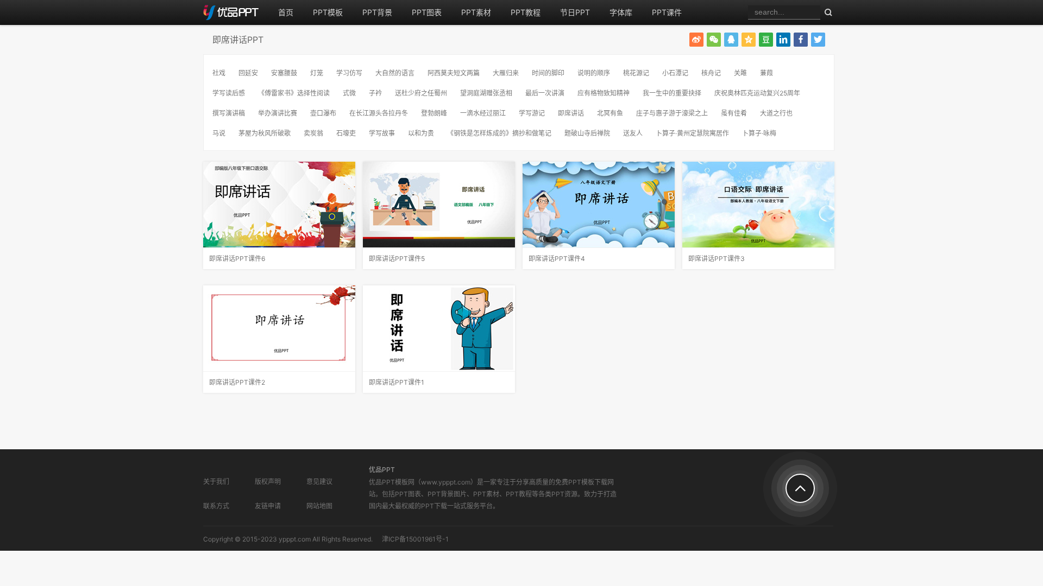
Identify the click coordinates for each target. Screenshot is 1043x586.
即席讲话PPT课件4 (557, 258)
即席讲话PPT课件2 (237, 382)
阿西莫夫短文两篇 (454, 73)
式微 (349, 93)
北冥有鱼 (610, 113)
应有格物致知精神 (603, 93)
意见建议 (319, 481)
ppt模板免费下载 (235, 12)
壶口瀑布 (323, 113)
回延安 (248, 73)
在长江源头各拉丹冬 (378, 113)
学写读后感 (228, 93)
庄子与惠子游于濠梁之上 (672, 113)
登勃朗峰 (434, 113)
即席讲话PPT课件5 (397, 258)
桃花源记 (636, 73)
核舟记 (711, 73)
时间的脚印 (548, 73)
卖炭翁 (313, 133)
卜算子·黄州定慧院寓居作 (692, 133)
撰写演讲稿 (228, 113)
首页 (285, 12)
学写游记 (532, 113)
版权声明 (268, 481)
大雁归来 (506, 73)
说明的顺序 (593, 73)
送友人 (633, 133)
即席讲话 (571, 113)
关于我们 (216, 481)
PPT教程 (526, 12)
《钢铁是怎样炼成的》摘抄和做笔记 (499, 133)
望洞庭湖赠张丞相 (486, 93)
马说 (218, 133)
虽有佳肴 (734, 113)
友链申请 (268, 506)
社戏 (218, 73)
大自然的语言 (394, 73)
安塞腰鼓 (284, 73)
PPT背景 (377, 12)
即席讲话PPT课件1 (396, 382)
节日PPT (575, 12)
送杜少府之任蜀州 (421, 93)
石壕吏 (346, 133)
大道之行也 (776, 113)
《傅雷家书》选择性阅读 (294, 93)
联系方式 (216, 506)
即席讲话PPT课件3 (716, 258)
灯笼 (316, 73)
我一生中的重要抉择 (672, 93)
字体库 (621, 12)
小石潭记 (675, 73)
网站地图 (319, 506)
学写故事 (382, 133)
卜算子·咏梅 (759, 133)
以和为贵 (421, 133)
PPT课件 (667, 12)
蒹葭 (766, 73)
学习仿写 (349, 73)
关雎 (740, 73)
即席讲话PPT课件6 (237, 258)
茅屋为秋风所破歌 (264, 133)
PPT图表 (427, 12)
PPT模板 (328, 12)
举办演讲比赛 (277, 113)
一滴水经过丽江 (483, 113)
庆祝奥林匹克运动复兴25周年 (757, 93)
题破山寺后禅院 (587, 133)
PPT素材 (476, 12)
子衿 (375, 93)
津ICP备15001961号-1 (415, 539)
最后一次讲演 (544, 93)
